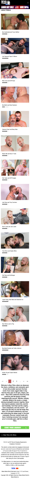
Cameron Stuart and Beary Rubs (10, 129)
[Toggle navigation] (28, 3)
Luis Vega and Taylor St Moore (9, 56)
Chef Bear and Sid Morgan (8, 275)
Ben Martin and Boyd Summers (9, 105)
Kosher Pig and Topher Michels (9, 372)
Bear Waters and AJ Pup (8, 324)
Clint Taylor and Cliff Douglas (9, 178)
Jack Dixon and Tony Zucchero (9, 202)
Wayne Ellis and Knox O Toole (9, 153)
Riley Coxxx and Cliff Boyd (8, 80)
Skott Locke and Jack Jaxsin (9, 226)
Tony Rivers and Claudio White (9, 251)
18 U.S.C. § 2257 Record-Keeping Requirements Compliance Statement (15, 443)
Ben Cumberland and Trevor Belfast (10, 32)
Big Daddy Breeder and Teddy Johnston (11, 348)
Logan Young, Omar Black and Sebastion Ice (12, 299)
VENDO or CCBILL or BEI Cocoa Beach (15, 465)
